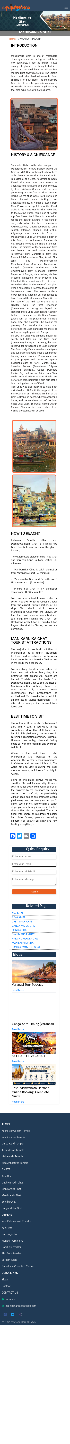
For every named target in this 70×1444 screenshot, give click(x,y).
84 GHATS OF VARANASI (28, 1282)
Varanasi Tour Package (27, 985)
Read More (18, 990)
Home (12, 39)
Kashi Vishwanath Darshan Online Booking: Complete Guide (30, 1318)
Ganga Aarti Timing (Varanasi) (33, 1250)
